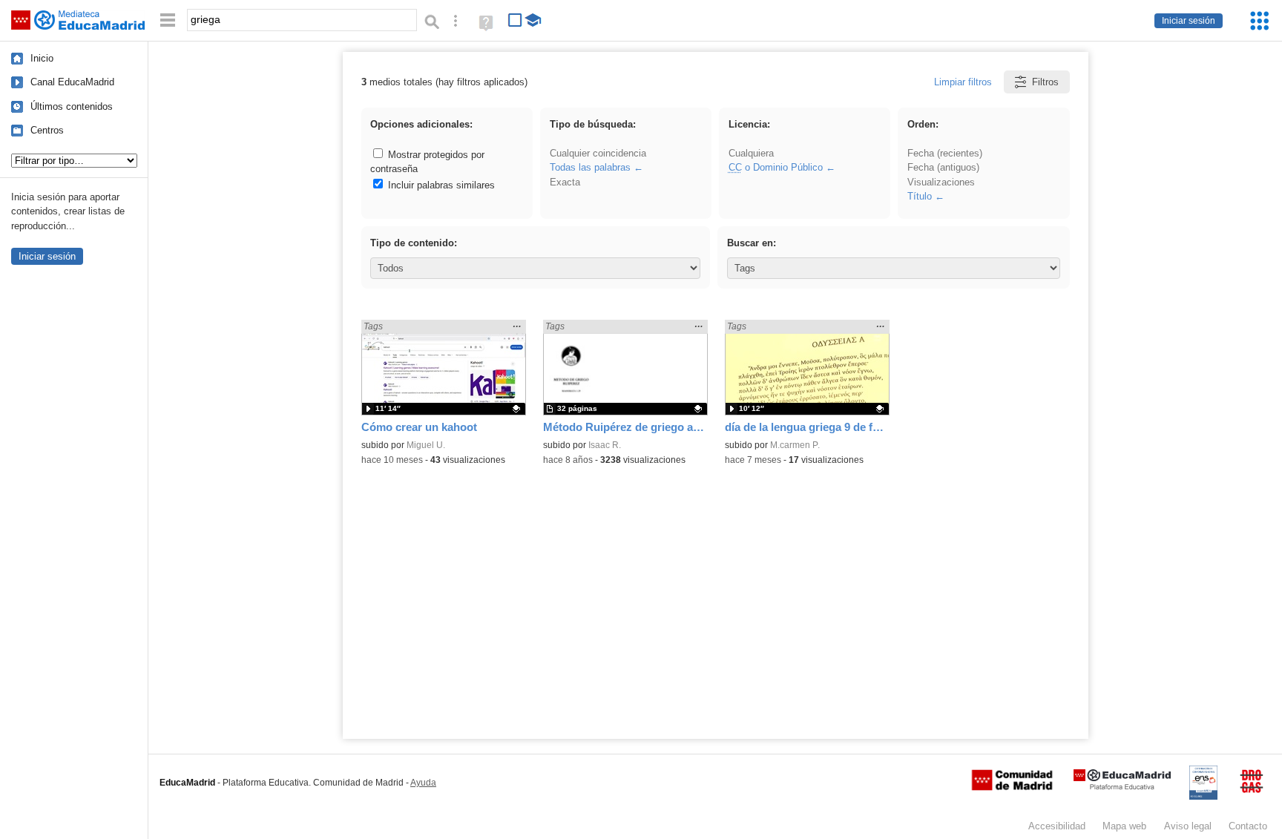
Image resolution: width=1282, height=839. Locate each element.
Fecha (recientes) (944, 153)
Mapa (1124, 826)
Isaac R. (604, 445)
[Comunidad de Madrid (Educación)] (1011, 787)
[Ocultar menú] (168, 20)
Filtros (1045, 82)
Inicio (41, 58)
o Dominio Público (776, 167)
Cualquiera (751, 153)
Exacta (565, 182)
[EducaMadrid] (1122, 787)
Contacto (1248, 826)
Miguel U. (426, 445)
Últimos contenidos (71, 106)
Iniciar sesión (1188, 20)
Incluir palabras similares (440, 185)
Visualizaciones (941, 182)
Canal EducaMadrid (72, 82)
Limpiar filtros (963, 82)
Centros (47, 130)
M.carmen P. (795, 445)
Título (919, 196)
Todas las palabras (590, 167)
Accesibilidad (1056, 826)
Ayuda (423, 782)
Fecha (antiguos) (943, 167)
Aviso (1188, 826)
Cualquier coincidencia (598, 153)
